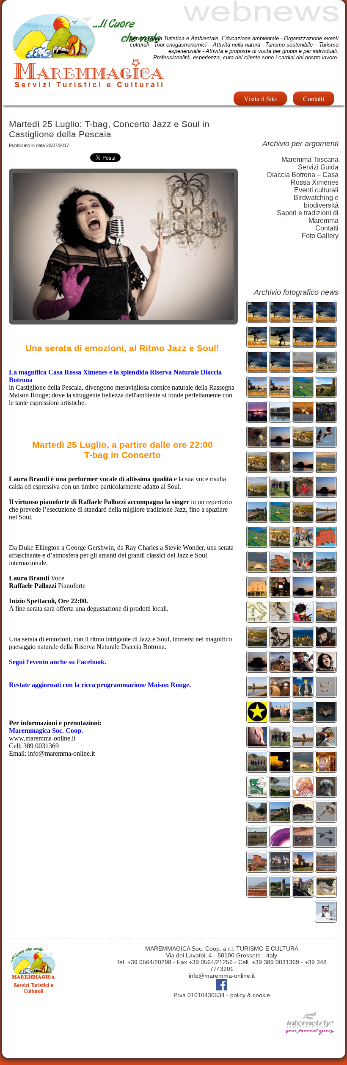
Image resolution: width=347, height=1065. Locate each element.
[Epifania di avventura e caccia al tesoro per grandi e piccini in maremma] (257, 569)
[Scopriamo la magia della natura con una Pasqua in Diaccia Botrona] (257, 469)
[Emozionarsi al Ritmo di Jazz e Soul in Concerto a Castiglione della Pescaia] (326, 669)
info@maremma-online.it (222, 975)
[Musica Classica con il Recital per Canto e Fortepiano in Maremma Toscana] (280, 594)
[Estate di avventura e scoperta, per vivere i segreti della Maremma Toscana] (326, 469)
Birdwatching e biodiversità (316, 201)
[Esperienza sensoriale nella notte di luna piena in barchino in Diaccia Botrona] (326, 494)
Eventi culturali (316, 190)
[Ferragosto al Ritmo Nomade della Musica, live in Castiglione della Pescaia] (280, 644)
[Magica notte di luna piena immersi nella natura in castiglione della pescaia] (280, 444)
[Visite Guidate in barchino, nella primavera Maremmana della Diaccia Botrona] (303, 519)
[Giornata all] (303, 569)
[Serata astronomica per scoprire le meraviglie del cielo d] (257, 344)
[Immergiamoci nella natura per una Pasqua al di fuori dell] (280, 544)
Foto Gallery (320, 235)
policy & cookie (250, 995)
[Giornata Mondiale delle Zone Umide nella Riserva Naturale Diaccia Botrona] (280, 419)
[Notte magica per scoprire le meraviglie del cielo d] (280, 344)
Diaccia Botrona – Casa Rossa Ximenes (303, 178)
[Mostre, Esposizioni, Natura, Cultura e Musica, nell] (303, 644)
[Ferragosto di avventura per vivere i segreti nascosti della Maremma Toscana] (280, 469)
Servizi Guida (318, 167)
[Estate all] (326, 619)
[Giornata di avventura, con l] (326, 419)
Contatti (313, 98)
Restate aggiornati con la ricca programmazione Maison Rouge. (100, 684)
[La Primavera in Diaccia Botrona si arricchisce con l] (326, 819)
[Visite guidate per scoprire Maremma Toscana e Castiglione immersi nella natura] (280, 494)
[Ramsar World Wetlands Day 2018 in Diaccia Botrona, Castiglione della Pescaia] (326, 544)
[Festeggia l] (303, 419)
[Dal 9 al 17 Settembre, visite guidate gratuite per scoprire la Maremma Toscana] (326, 569)
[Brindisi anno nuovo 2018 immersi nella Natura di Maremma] (280, 569)
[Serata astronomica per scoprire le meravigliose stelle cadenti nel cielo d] (326, 319)
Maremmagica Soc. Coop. (46, 730)
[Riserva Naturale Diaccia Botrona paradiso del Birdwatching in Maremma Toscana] (326, 444)
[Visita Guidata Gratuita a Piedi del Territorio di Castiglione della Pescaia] (303, 719)
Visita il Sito (260, 98)
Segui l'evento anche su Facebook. (57, 662)
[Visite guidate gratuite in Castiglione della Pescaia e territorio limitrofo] (257, 519)
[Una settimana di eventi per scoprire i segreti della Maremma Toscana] (257, 444)
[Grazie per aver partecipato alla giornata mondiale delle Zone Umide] (303, 544)
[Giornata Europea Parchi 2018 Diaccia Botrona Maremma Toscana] (280, 519)
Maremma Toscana (310, 159)
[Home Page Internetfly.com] (309, 1047)
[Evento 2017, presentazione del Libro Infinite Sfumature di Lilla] (280, 844)
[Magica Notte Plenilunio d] (303, 469)
